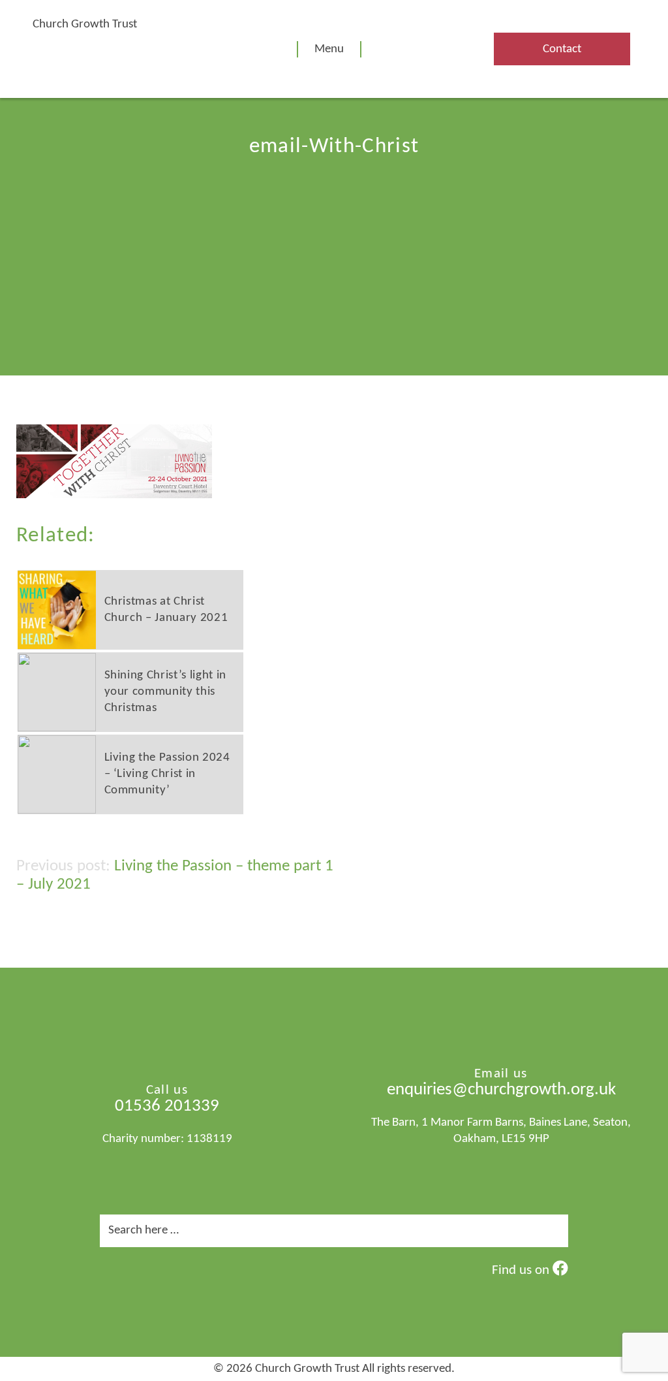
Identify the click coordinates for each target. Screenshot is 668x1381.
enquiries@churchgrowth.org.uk (501, 1090)
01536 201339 (167, 1106)
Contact (562, 49)
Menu (329, 49)
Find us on (522, 1270)
